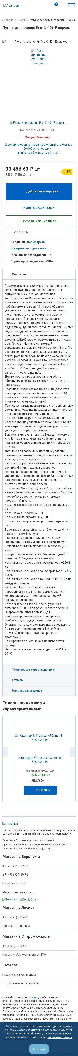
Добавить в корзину (42, 191)
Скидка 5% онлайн (37, 137)
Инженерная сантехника (19, 975)
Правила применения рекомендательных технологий (33, 844)
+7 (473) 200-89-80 (15, 874)
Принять (39, 1049)
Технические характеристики (33, 669)
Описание (19, 274)
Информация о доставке (28, 248)
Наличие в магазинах (27, 690)
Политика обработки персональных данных (28, 840)
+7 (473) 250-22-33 (15, 866)
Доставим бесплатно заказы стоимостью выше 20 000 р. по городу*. (38, 148)
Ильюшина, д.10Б (14, 883)
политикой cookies (60, 1037)
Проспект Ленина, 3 (16, 926)
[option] (39, 758)
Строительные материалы (20, 983)
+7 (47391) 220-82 (14, 917)
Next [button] (72, 752)
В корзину (43, 790)
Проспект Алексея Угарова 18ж (24, 954)
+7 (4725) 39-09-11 (15, 946)
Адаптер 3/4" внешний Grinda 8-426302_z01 (40, 759)
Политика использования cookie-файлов (26, 848)
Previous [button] (5, 752)
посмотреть (36, 242)
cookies (32, 997)
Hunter (21, 19)
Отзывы (18, 680)
